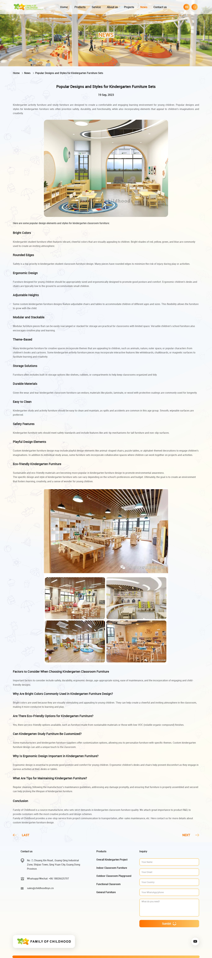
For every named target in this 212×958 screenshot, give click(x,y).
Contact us (160, 7)
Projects (129, 7)
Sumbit (166, 923)
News (143, 7)
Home (64, 7)
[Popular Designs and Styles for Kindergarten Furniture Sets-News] (29, 6)
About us (112, 7)
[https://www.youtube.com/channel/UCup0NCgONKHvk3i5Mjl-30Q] (195, 941)
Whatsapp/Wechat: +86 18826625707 (48, 878)
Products (80, 7)
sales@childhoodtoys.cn (40, 888)
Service (96, 7)
